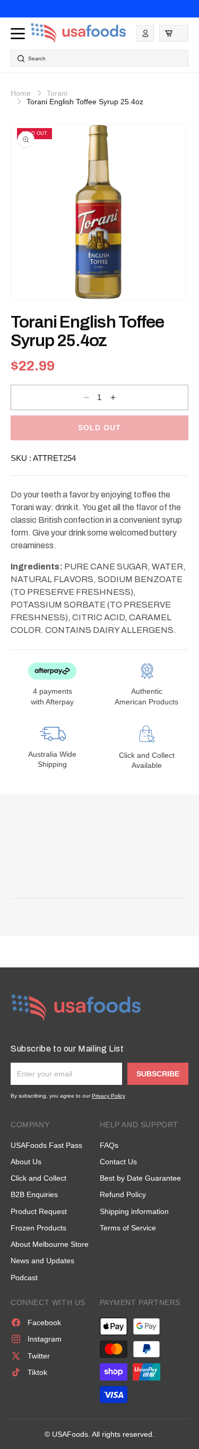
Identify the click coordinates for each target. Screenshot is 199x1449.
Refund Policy (123, 1194)
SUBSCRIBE (157, 1074)
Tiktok (37, 1372)
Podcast (24, 1277)
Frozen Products (38, 1228)
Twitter (39, 1356)
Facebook (44, 1322)
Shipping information (134, 1211)
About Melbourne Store (50, 1244)
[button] (174, 33)
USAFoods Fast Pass (46, 1145)
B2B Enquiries (34, 1194)
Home (21, 93)
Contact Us (118, 1161)
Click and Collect (38, 1178)
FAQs (109, 1145)
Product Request (39, 1211)
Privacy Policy (108, 1096)
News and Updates (42, 1260)
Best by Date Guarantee (140, 1178)
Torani (57, 93)
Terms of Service (128, 1228)
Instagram (45, 1339)
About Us (26, 1161)
